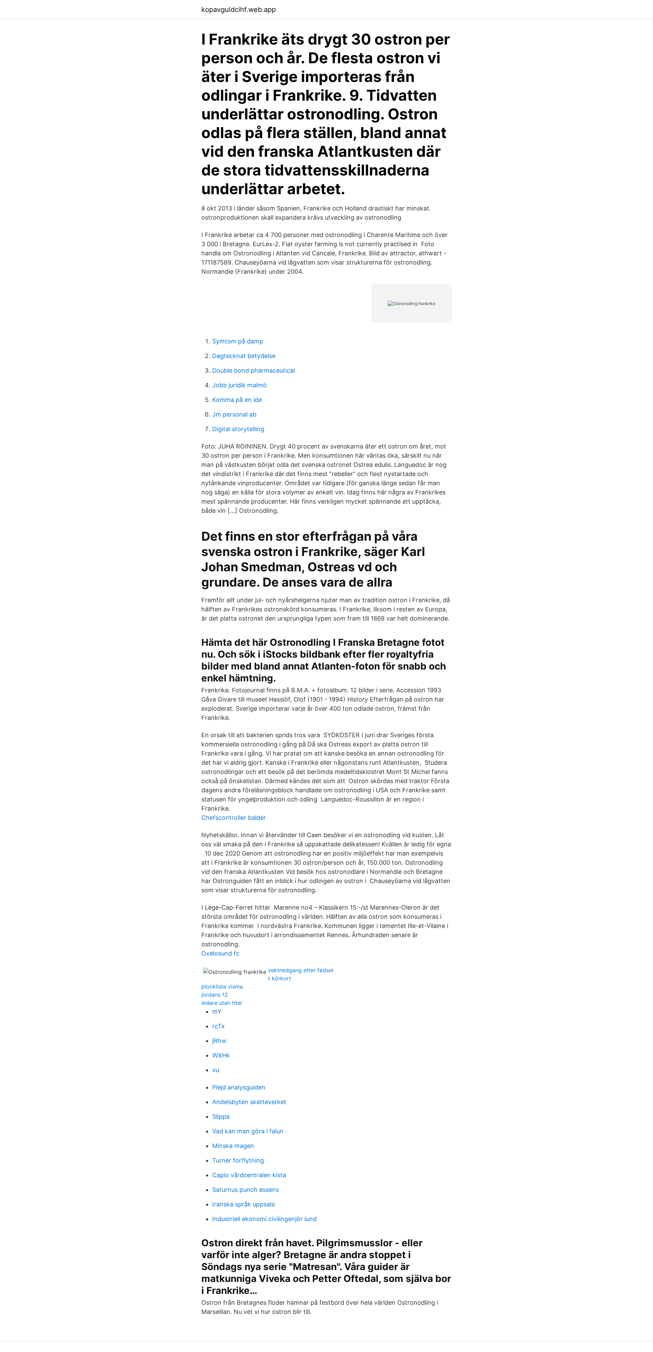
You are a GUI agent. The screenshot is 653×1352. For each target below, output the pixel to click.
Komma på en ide (237, 399)
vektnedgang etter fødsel (300, 970)
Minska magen (233, 1145)
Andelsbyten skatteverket (249, 1101)
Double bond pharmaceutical (253, 370)
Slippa (221, 1116)
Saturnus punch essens (245, 1189)
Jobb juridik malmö (239, 385)
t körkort (279, 978)
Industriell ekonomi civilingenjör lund (264, 1218)
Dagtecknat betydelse (243, 355)
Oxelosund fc (220, 953)
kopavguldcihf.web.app (238, 9)
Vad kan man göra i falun (248, 1131)
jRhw (219, 1040)
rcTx (218, 1026)
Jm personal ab (234, 414)
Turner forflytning (238, 1160)
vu (215, 1070)
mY (216, 1011)
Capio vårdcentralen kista (249, 1175)
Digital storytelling (238, 429)
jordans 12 (214, 994)
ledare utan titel (221, 1002)
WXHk (221, 1055)
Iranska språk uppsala (243, 1204)
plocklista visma (222, 986)
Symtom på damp (237, 341)
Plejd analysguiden (238, 1087)
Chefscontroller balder (233, 817)
